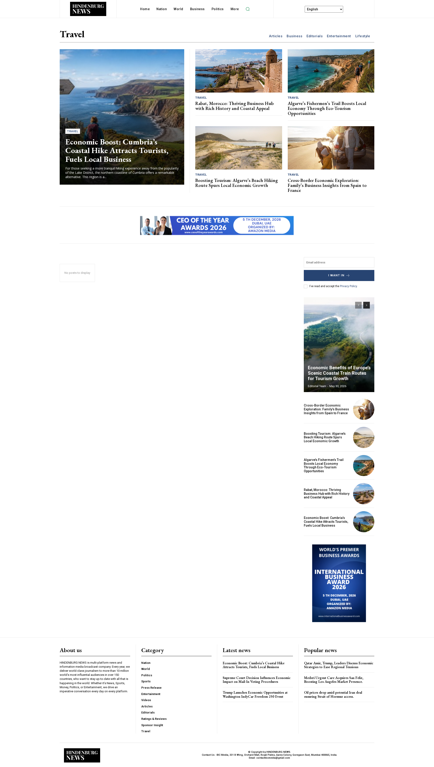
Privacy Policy (348, 286)
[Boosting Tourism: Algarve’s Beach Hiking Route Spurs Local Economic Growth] (238, 148)
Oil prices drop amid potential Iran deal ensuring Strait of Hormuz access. (333, 694)
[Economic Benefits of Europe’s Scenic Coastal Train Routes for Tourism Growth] (339, 344)
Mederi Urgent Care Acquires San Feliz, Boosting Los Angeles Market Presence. (333, 679)
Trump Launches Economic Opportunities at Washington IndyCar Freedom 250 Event (255, 694)
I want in (336, 275)
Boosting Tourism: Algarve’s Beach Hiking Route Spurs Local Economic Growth (236, 182)
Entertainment (339, 36)
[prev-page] (358, 305)
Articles (275, 36)
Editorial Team (317, 386)
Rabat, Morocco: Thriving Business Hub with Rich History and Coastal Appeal (234, 105)
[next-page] (366, 305)
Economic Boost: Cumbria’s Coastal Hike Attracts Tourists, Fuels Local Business (116, 150)
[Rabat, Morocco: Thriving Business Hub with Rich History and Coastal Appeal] (238, 71)
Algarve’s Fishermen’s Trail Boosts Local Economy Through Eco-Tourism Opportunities (327, 108)
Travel (72, 131)
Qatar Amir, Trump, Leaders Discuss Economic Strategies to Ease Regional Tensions (338, 665)
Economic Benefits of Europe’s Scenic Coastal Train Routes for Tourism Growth (339, 373)
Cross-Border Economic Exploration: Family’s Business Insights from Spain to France (327, 185)
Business (294, 36)
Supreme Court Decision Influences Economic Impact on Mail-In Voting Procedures (256, 679)
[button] (247, 9)
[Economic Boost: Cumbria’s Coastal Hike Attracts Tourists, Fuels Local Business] (122, 117)
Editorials (315, 36)
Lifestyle (362, 36)
